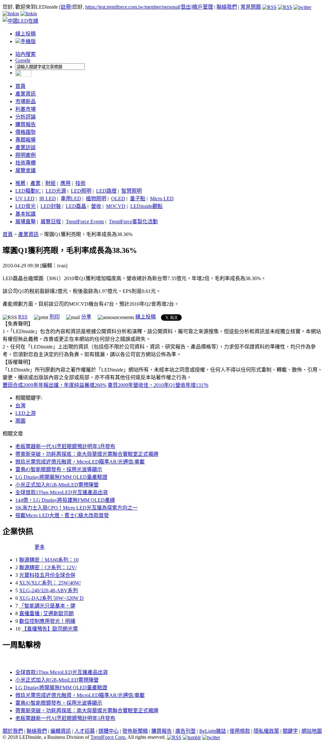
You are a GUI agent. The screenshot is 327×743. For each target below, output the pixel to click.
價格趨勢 (25, 132)
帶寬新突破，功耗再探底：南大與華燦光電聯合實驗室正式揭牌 (86, 454)
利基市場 (25, 109)
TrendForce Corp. (108, 737)
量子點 (137, 198)
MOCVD (115, 206)
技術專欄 (25, 162)
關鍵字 (290, 731)
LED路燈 (106, 191)
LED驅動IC (28, 191)
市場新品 (25, 101)
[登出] (186, 7)
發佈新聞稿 (135, 731)
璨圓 (20, 421)
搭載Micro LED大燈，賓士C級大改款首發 (62, 515)
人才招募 (84, 731)
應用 (65, 183)
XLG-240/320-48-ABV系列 (48, 590)
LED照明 (81, 191)
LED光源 (56, 191)
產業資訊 (25, 93)
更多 (39, 547)
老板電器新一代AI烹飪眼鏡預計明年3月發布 (65, 446)
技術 (80, 183)
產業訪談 (25, 147)
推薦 (20, 183)
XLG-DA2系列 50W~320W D (51, 598)
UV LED (24, 198)
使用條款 (240, 731)
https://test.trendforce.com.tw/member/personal (132, 7)
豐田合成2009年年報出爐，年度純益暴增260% (54, 385)
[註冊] (65, 7)
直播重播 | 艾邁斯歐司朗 (46, 613)
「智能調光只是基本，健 (47, 606)
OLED (118, 198)
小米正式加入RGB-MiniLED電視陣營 (57, 484)
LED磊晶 (76, 206)
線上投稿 (25, 33)
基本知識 (25, 214)
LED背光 (25, 206)
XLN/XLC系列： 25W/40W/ (50, 583)
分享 (86, 316)
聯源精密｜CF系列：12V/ (48, 567)
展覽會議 (25, 170)
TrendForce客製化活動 (133, 221)
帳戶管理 (203, 7)
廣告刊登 (185, 731)
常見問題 (250, 7)
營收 (96, 206)
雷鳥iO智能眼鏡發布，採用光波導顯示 (58, 469)
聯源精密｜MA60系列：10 (49, 560)
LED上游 (25, 413)
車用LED (71, 198)
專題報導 (25, 139)
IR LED (47, 198)
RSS (22, 316)
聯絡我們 (227, 7)
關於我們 (13, 731)
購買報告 (25, 124)
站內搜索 (25, 54)
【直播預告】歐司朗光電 (50, 629)
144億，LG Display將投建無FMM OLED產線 (65, 500)
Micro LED (162, 198)
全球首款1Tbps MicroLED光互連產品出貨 (61, 492)
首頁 (20, 86)
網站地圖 (311, 731)
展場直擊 (25, 221)
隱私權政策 (266, 731)
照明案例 (25, 155)
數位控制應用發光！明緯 (47, 621)
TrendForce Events (85, 221)
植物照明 (96, 198)
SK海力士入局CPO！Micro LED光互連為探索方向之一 (76, 507)
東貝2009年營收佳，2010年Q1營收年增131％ (158, 385)
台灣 (20, 405)
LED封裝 (51, 206)
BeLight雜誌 (212, 731)
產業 (35, 183)
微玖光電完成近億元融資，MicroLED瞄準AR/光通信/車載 (80, 461)
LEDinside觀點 (146, 206)
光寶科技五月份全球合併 (47, 575)
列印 (54, 316)
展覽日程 (51, 221)
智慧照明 (131, 191)
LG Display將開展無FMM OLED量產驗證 (61, 477)
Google (22, 60)
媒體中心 (108, 731)
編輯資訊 (60, 731)
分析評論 (25, 116)
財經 (50, 183)
